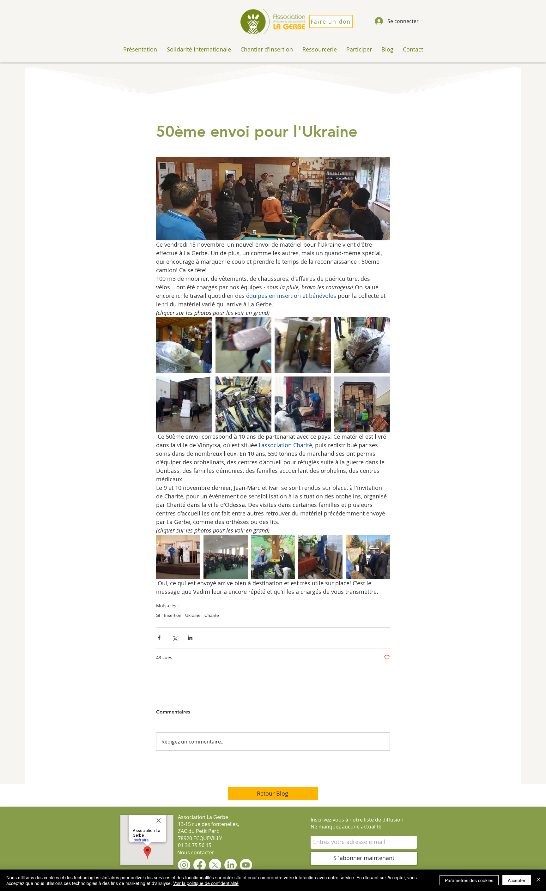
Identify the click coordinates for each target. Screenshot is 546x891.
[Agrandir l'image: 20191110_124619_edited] (273, 557)
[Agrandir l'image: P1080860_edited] (362, 345)
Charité (211, 615)
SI (158, 615)
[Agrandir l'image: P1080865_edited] (184, 404)
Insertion (172, 615)
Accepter (516, 880)
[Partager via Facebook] (159, 638)
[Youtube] (246, 865)
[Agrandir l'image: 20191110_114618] (225, 557)
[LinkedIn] (230, 865)
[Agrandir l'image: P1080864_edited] (303, 345)
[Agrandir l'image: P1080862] (243, 345)
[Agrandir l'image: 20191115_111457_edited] (303, 404)
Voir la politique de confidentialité (206, 883)
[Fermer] (538, 880)
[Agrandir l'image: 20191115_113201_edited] (362, 404)
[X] (215, 865)
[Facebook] (199, 865)
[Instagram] (184, 865)
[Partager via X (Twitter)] (175, 638)
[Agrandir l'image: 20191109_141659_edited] (320, 557)
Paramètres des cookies (469, 880)
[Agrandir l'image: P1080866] (184, 345)
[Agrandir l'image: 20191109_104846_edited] (178, 557)
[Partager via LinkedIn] (190, 638)
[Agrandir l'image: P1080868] (243, 404)
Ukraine (193, 615)
